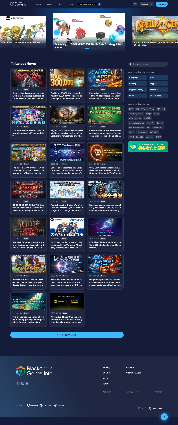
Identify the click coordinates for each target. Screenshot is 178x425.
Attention (158, 392)
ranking (38, 4)
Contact (130, 367)
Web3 (131, 132)
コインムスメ (142, 132)
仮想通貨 (147, 118)
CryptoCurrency (136, 90)
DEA (148, 128)
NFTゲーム (161, 109)
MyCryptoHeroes (136, 128)
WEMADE (154, 132)
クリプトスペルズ (136, 137)
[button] (79, 48)
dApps (148, 114)
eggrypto (149, 137)
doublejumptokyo (136, 123)
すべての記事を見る (67, 334)
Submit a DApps (133, 373)
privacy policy (132, 392)
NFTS (105, 378)
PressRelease (155, 96)
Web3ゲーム (158, 128)
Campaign (133, 77)
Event (131, 96)
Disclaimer (107, 392)
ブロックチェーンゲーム (144, 109)
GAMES (106, 373)
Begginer (153, 84)
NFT (60, 4)
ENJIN (158, 137)
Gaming (132, 84)
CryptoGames (135, 118)
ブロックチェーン (136, 114)
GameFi (160, 123)
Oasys (156, 114)
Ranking (106, 367)
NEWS (105, 384)
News (152, 77)
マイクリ (150, 123)
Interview (154, 90)
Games (49, 4)
